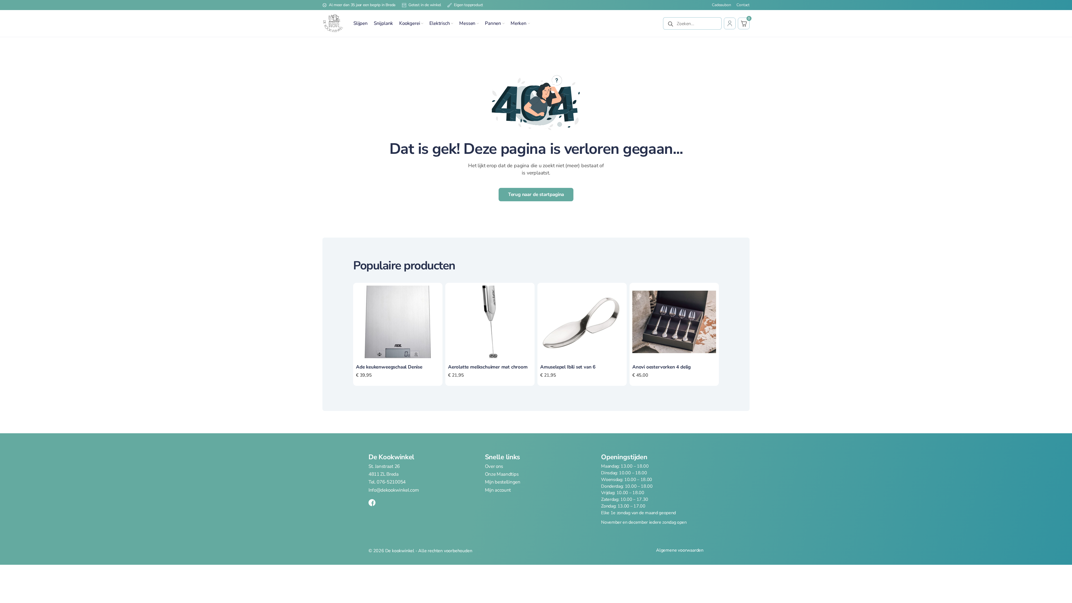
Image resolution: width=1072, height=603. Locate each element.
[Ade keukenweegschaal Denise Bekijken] (398, 321)
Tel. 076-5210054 (387, 482)
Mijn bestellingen (502, 482)
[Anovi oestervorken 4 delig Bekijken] (674, 321)
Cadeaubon (721, 5)
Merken (519, 23)
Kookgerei (409, 23)
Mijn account (498, 490)
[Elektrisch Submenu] (452, 23)
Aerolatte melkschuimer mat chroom (488, 367)
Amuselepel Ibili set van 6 (567, 367)
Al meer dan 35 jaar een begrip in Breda (362, 5)
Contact (743, 5)
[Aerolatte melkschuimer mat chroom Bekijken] (490, 321)
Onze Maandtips (502, 474)
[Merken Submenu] (529, 23)
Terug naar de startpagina (536, 194)
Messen (467, 23)
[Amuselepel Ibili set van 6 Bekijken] (582, 321)
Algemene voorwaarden (680, 550)
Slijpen (360, 23)
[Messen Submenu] (477, 23)
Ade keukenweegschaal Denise (389, 367)
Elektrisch (439, 23)
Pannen (493, 23)
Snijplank (383, 23)
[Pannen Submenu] (503, 23)
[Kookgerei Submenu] (422, 23)
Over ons (494, 466)
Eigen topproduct (468, 5)
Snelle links (502, 457)
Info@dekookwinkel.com (393, 490)
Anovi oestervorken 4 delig (661, 367)
